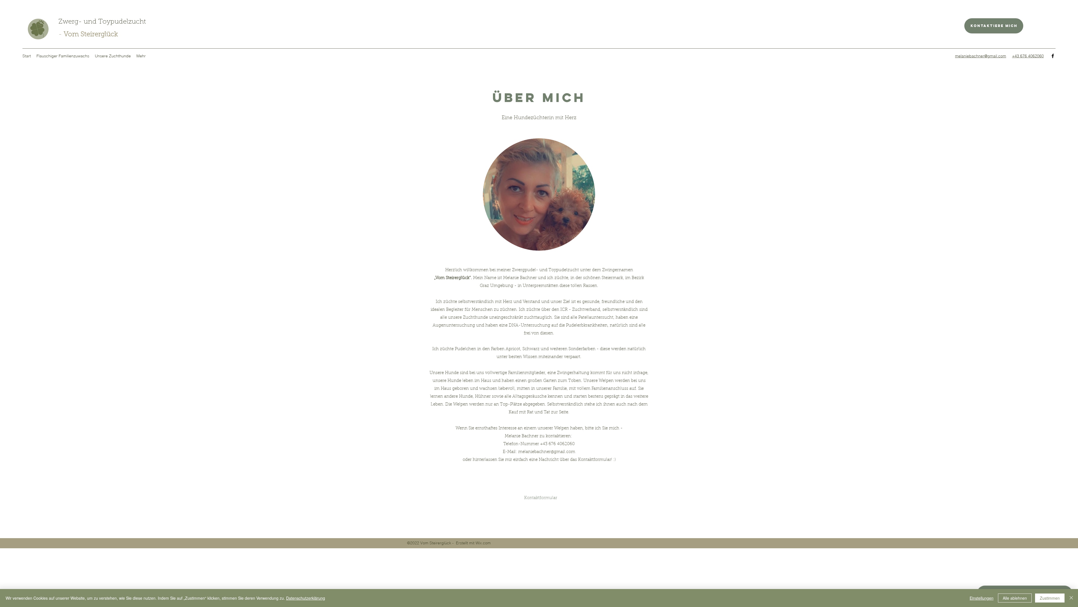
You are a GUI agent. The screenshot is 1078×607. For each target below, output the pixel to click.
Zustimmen (1050, 598)
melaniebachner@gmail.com (546, 452)
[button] (63, 56)
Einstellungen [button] (982, 598)
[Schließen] (1071, 598)
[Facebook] (1053, 56)
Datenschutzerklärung (305, 598)
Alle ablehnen (1015, 598)
